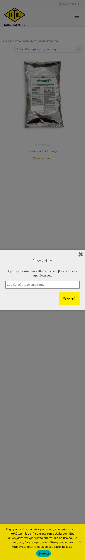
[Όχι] (79, 542)
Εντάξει (43, 553)
